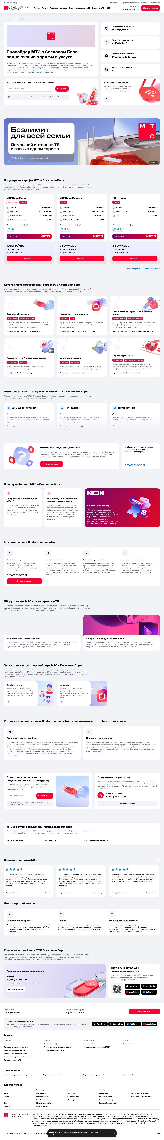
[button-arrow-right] (8, 702)
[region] (82, 142)
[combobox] (30, 89)
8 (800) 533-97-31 (45, 72)
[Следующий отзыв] (158, 860)
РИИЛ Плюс (119, 198)
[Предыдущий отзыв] (154, 860)
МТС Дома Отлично (71, 198)
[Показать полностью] (82, 426)
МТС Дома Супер (16, 198)
